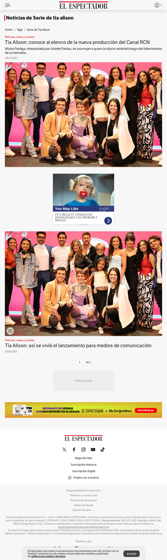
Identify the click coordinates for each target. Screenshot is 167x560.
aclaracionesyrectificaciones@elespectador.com (83, 527)
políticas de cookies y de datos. (48, 556)
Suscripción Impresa (83, 464)
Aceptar (131, 554)
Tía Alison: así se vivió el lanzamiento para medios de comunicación (78, 345)
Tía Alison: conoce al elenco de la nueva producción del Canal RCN (77, 42)
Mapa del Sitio (83, 458)
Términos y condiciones (83, 495)
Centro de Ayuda (83, 505)
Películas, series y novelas (19, 37)
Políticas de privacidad (83, 500)
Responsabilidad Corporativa (84, 490)
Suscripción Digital (83, 471)
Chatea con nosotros (86, 477)
